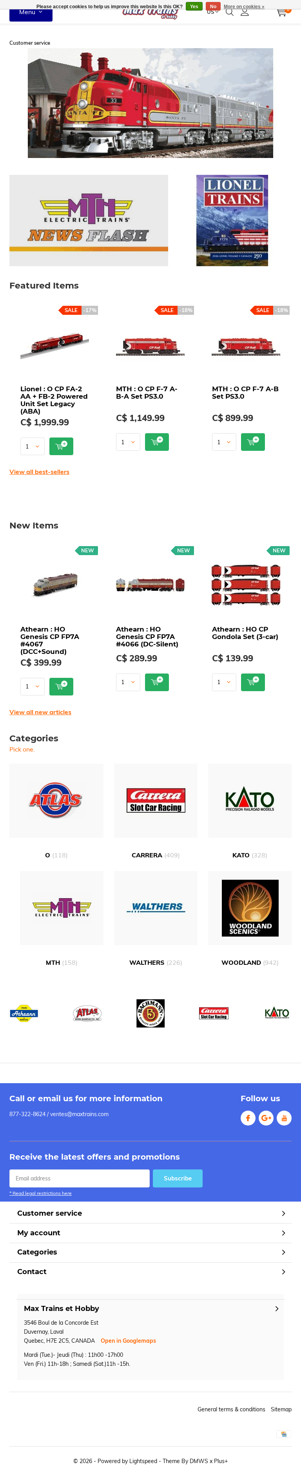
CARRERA (156, 855)
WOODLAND (250, 962)
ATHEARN (23, 1013)
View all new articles (40, 712)
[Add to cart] (61, 446)
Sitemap (281, 1409)
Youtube (284, 1118)
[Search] (230, 12)
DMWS (199, 1461)
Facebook (248, 1118)
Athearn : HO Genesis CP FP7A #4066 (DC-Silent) (147, 636)
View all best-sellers (39, 472)
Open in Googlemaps (128, 1340)
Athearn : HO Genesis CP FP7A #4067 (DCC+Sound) (49, 640)
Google (266, 1118)
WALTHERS (155, 962)
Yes (194, 6)
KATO (249, 855)
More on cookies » (244, 6)
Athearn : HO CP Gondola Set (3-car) (245, 633)
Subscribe (178, 1178)
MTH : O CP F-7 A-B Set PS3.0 (245, 392)
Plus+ (221, 1461)
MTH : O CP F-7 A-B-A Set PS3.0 (147, 392)
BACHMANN (150, 1013)
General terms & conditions (231, 1409)
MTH (62, 962)
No (213, 6)
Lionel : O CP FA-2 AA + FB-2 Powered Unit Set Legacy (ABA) (54, 400)
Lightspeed (143, 1461)
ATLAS (87, 1013)
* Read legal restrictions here (40, 1193)
